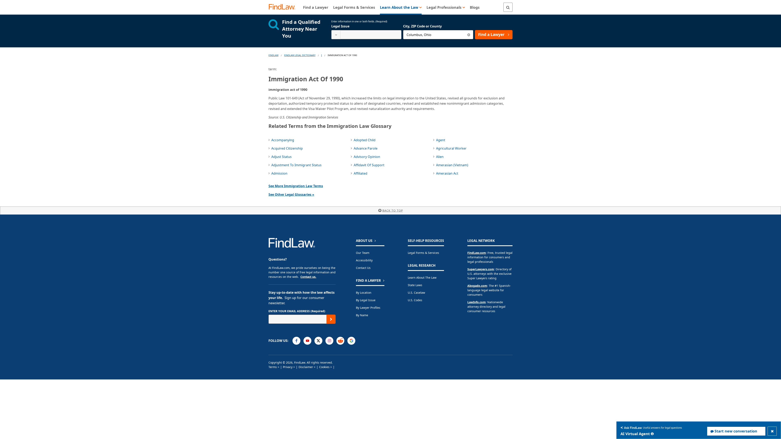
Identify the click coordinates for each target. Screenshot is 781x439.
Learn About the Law (422, 277)
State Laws (415, 285)
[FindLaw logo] (284, 7)
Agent (440, 140)
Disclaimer (306, 367)
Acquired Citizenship (287, 148)
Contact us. (308, 277)
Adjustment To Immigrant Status (296, 165)
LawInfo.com (476, 302)
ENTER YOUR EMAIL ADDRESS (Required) (296, 311)
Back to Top (392, 210)
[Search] (508, 7)
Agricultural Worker (451, 148)
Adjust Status (281, 156)
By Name (362, 315)
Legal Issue (340, 26)
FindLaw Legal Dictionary (299, 55)
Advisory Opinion (367, 156)
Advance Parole (365, 148)
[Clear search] (468, 34)
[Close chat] (772, 431)
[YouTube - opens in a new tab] (307, 341)
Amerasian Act (447, 173)
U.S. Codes (415, 300)
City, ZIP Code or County (422, 26)
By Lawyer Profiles (368, 308)
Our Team (362, 253)
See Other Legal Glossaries (291, 194)
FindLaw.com (476, 253)
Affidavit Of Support (369, 165)
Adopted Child (364, 140)
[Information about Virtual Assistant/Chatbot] (652, 433)
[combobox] (366, 34)
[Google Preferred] (351, 341)
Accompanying (282, 140)
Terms (272, 367)
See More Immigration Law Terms (295, 186)
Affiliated (360, 173)
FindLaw (273, 55)
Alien (440, 156)
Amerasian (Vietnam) (452, 165)
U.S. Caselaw (416, 292)
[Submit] (331, 319)
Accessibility (364, 260)
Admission (279, 173)
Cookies (324, 367)
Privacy (287, 367)
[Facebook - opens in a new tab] (296, 341)
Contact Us (363, 268)
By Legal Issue (365, 300)
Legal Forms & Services (423, 253)
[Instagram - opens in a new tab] (329, 341)
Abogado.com (477, 286)
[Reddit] (340, 341)
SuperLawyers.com (480, 269)
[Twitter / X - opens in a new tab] (318, 341)
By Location (363, 292)
